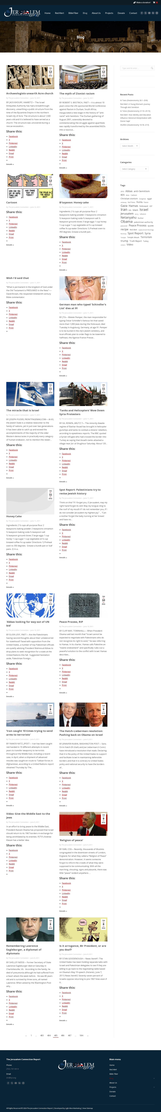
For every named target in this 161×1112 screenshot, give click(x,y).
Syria (147, 233)
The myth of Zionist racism (76, 93)
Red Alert (133, 229)
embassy (124, 202)
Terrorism (146, 237)
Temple (123, 237)
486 (62, 1035)
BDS (123, 194)
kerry (136, 214)
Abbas (128, 191)
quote (151, 225)
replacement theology (146, 230)
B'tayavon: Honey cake (74, 202)
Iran (124, 209)
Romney (123, 234)
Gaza (124, 205)
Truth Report (135, 241)
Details (9, 164)
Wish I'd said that (17, 278)
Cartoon (11, 202)
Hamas (133, 205)
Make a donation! (143, 3)
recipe (124, 229)
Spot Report (135, 233)
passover (124, 226)
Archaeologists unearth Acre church (29, 93)
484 (49, 1035)
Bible (127, 195)
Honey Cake (14, 516)
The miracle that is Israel (22, 410)
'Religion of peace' (71, 840)
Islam (135, 209)
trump (124, 240)
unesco (123, 245)
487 (69, 1035)
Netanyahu (128, 217)
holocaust (143, 206)
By (17, 98)
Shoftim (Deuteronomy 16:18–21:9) (134, 125)
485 (55, 1035)
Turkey (146, 241)
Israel (143, 209)
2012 (122, 191)
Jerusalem (127, 213)
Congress (142, 199)
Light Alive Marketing (73, 1108)
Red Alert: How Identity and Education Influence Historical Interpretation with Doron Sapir (135, 118)
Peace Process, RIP (71, 622)
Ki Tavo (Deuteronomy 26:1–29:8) (134, 100)
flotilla (139, 202)
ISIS (130, 210)
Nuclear (141, 218)
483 (42, 1035)
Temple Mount (133, 237)
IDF (150, 206)
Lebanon (143, 214)
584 (81, 1035)
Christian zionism (129, 198)
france (146, 202)
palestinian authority (143, 222)
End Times (131, 202)
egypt (149, 198)
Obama (127, 221)
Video (130, 244)
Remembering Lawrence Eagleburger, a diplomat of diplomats (23, 949)
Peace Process (137, 225)
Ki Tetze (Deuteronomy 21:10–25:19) (135, 111)
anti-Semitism (142, 191)
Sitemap (90, 1108)
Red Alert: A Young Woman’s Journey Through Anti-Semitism (135, 105)
